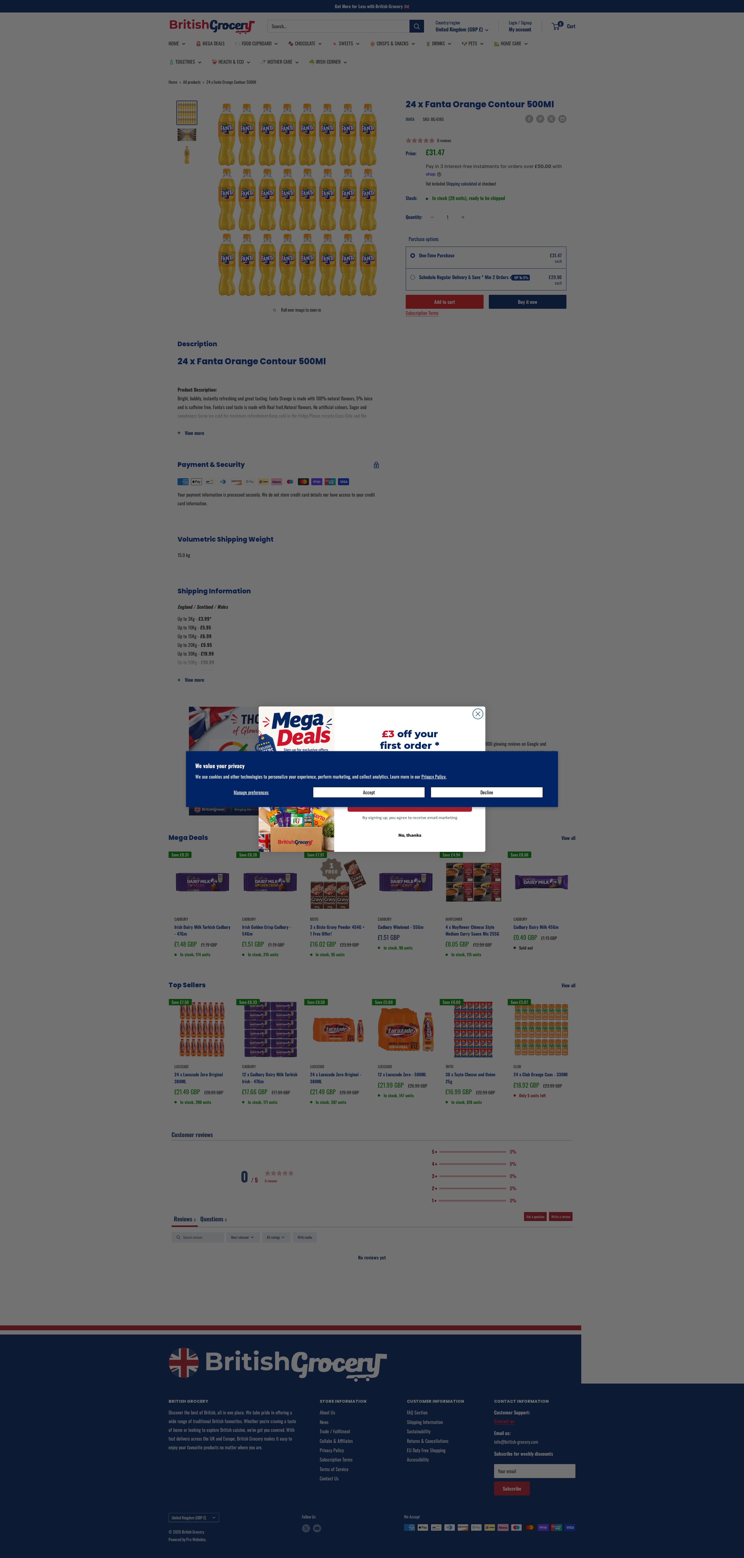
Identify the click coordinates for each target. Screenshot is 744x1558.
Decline (486, 792)
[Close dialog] (478, 714)
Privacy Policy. (433, 776)
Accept (369, 792)
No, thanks (409, 834)
